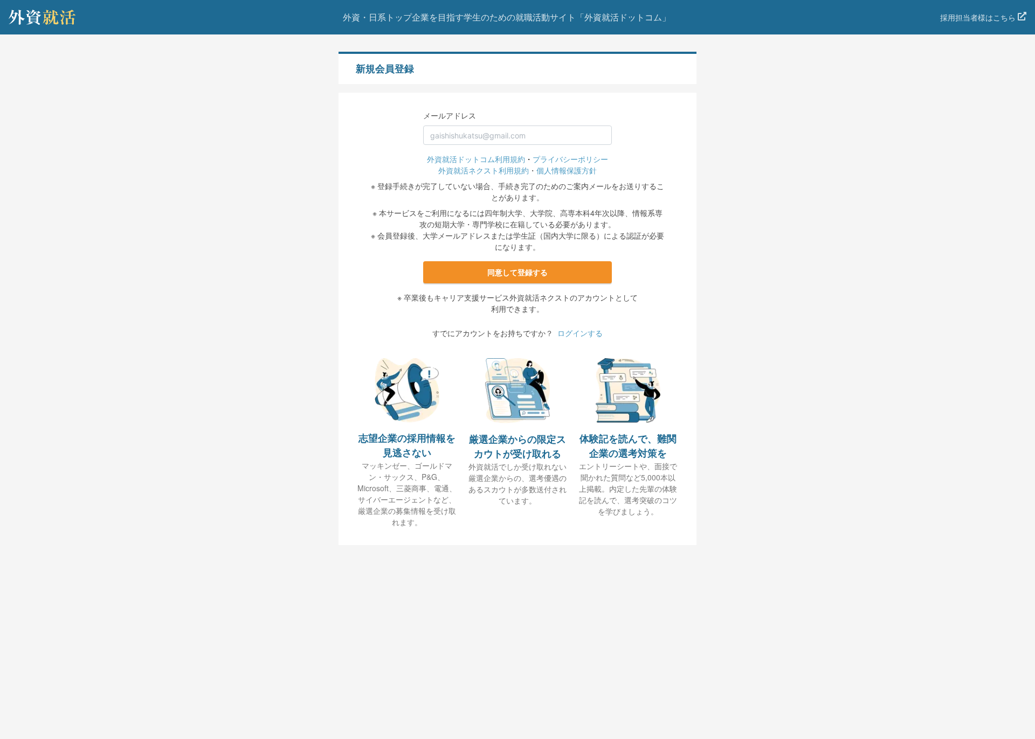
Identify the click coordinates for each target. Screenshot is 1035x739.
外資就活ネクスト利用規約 (483, 170)
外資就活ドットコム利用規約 (476, 159)
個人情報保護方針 (566, 170)
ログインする (580, 332)
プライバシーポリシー (570, 159)
